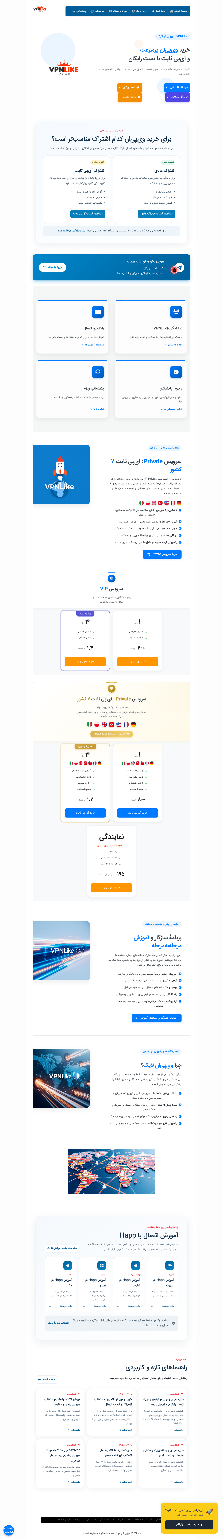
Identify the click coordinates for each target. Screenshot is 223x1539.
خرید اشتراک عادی (179, 87)
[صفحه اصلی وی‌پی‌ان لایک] (40, 8)
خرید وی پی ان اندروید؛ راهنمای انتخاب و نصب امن (163, 1453)
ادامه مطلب (178, 1430)
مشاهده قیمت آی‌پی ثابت (88, 214)
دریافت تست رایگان (187, 1524)
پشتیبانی (91, 1520)
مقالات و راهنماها (121, 1520)
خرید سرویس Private (164, 554)
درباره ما (78, 1520)
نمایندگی (104, 1520)
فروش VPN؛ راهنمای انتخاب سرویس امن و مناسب (62, 1402)
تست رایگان (129, 87)
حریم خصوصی (63, 1520)
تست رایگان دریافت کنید (71, 231)
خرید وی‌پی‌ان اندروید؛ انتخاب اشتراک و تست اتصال (113, 1402)
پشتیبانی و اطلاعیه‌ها (8, 1530)
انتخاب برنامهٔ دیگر (58, 1323)
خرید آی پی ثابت (179, 97)
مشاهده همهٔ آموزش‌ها (64, 1248)
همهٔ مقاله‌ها (48, 1379)
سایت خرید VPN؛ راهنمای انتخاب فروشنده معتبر (115, 1453)
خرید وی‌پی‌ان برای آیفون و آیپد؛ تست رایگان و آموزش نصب (163, 1402)
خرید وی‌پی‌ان (137, 661)
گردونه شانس (129, 97)
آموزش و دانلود (143, 1520)
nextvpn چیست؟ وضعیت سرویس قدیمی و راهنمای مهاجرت (63, 1455)
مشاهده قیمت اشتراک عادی (157, 214)
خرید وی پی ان (85, 661)
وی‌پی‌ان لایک (122, 1533)
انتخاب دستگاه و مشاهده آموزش (158, 1018)
